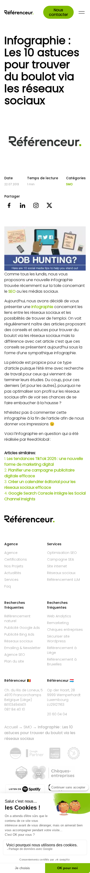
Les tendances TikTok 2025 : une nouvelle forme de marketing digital (43, 461)
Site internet (57, 566)
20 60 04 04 (57, 714)
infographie (42, 307)
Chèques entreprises (65, 629)
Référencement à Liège (62, 650)
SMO (69, 184)
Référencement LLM (63, 579)
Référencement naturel (17, 618)
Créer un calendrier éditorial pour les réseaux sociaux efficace (40, 484)
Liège (26, 699)
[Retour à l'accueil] (23, 12)
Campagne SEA (60, 559)
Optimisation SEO (62, 552)
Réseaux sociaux (61, 572)
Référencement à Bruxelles (62, 662)
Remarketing (58, 622)
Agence (11, 552)
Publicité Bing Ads (19, 634)
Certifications (15, 559)
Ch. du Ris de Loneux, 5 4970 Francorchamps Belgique (23, 695)
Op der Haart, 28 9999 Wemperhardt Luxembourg (64, 695)
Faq (7, 586)
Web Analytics (59, 616)
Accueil (11, 727)
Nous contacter (58, 12)
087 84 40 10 (14, 709)
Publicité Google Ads (22, 627)
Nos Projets (13, 566)
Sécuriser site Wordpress (58, 639)
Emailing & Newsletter (22, 647)
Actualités (12, 572)
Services (11, 579)
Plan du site (14, 661)
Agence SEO (14, 654)
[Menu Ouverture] (82, 12)
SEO (12, 291)
